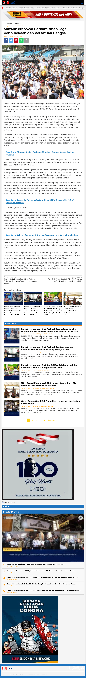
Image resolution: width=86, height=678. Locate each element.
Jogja (32, 8)
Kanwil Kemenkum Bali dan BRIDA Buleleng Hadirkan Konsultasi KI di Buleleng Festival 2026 (53, 311)
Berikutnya (52, 420)
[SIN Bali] (11, 3)
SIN (16, 675)
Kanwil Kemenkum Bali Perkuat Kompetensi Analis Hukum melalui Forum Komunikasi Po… (44, 590)
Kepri (70, 8)
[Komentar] (26, 40)
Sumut (52, 8)
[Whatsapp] (21, 40)
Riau (65, 8)
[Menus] (82, 2)
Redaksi (23, 675)
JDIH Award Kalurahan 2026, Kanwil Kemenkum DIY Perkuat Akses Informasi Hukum (72, 311)
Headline (12, 36)
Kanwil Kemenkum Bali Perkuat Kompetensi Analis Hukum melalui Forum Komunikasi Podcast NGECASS (13, 311)
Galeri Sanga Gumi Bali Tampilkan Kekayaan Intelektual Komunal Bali (35, 564)
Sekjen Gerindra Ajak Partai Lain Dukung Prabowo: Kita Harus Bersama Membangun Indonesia (21, 280)
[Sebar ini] (6, 40)
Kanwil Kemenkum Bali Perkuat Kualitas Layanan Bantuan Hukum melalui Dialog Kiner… (42, 577)
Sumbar (59, 8)
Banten (14, 8)
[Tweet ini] (11, 40)
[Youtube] (82, 669)
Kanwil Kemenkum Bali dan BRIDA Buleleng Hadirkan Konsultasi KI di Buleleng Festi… (41, 584)
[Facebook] (69, 669)
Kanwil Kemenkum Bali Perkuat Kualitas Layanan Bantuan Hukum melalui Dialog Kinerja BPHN (33, 311)
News (28, 334)
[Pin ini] (16, 40)
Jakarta (8, 8)
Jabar (20, 8)
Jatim (38, 8)
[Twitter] (73, 669)
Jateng (26, 8)
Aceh (47, 8)
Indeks (44, 675)
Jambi (75, 8)
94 (44, 420)
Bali (42, 8)
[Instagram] (78, 669)
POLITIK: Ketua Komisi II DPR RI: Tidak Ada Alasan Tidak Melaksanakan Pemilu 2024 (65, 279)
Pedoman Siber (33, 675)
